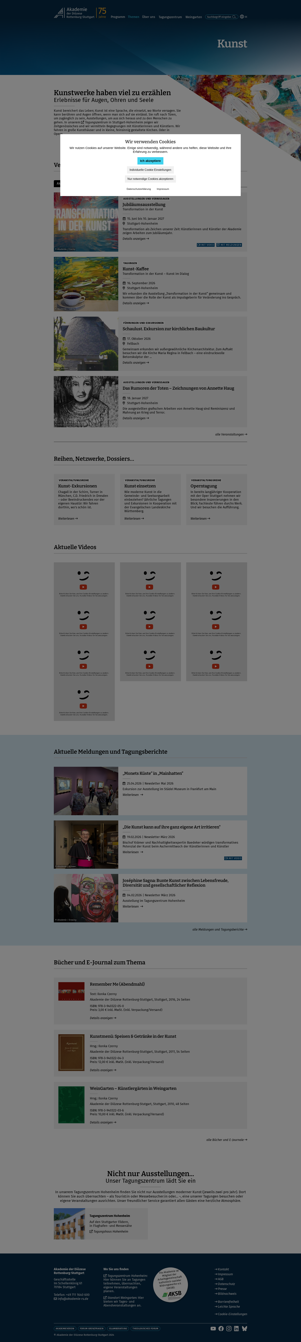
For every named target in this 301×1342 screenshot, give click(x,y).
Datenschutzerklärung (139, 189)
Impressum (163, 189)
